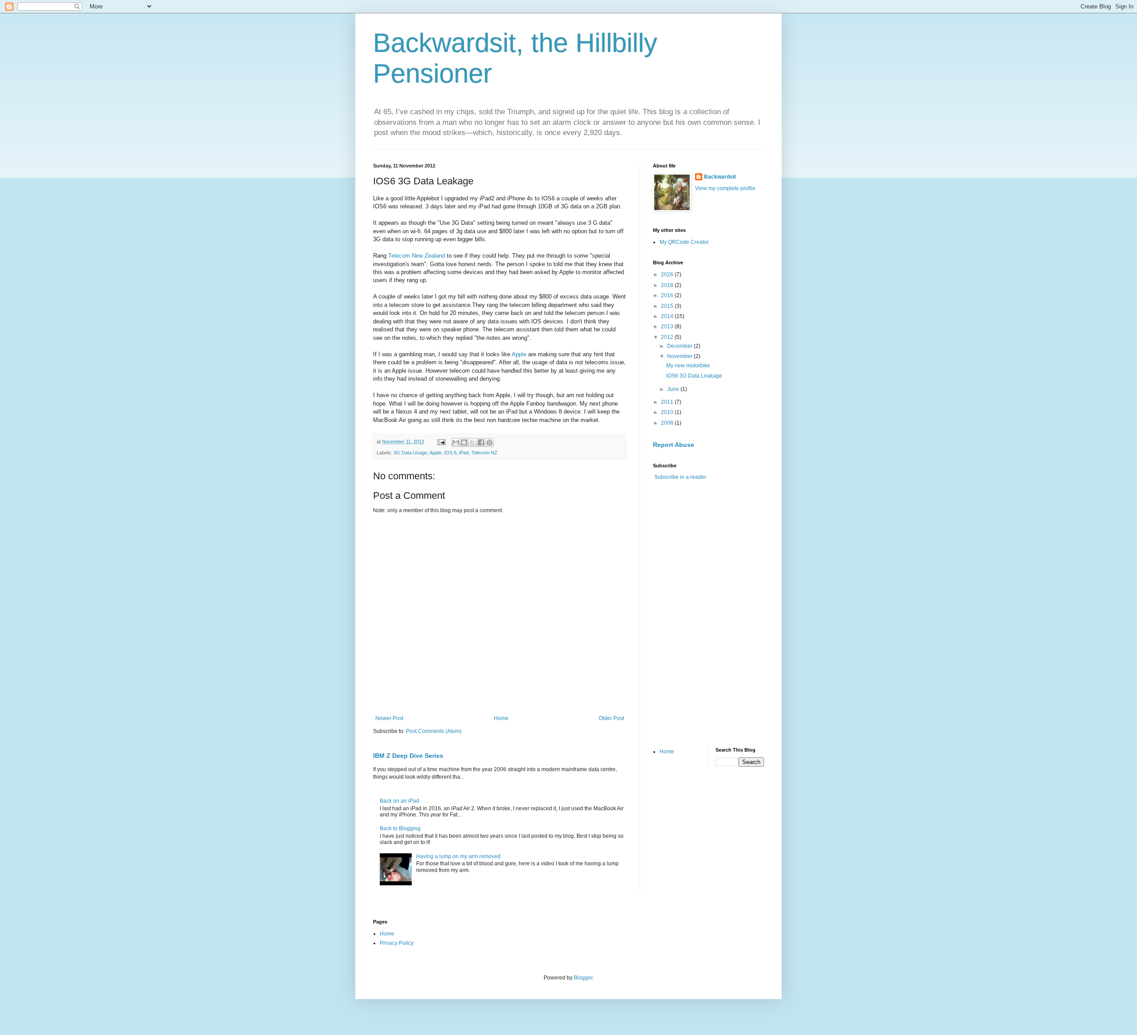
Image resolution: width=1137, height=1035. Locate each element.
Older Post (611, 718)
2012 (668, 337)
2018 (668, 285)
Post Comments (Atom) (433, 731)
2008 (668, 423)
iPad (464, 452)
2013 (668, 326)
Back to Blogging (400, 828)
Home (501, 718)
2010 (668, 412)
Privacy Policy (396, 943)
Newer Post (389, 718)
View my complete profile (725, 188)
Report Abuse (673, 444)
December (680, 346)
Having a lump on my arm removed (458, 856)
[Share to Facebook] (481, 442)
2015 (668, 306)
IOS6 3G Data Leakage (694, 376)
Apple (519, 354)
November (680, 356)
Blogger (583, 978)
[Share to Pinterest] (489, 442)
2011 (668, 402)
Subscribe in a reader (680, 477)
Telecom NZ (484, 452)
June (673, 389)
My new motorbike (688, 365)
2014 (668, 316)
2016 (668, 295)
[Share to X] (472, 442)
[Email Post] (441, 441)
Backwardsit (720, 177)
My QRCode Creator (684, 242)
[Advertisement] (719, 549)
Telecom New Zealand (416, 255)
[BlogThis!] (464, 442)
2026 (668, 274)
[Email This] (455, 442)
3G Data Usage (410, 452)
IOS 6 (450, 452)
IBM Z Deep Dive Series (408, 755)
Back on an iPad (399, 801)
